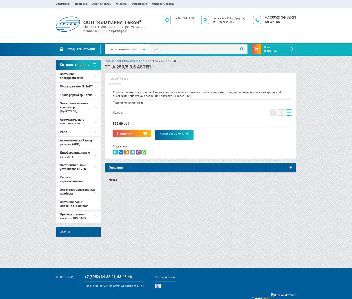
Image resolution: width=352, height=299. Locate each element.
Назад (113, 179)
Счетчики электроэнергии (71, 76)
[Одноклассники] (126, 152)
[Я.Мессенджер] (115, 152)
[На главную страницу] (68, 24)
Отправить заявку (163, 3)
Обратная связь (101, 3)
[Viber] (138, 152)
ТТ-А (147, 61)
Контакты (121, 3)
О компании (63, 3)
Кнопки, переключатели (71, 179)
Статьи (65, 232)
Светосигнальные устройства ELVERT (74, 167)
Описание (116, 167)
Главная (109, 61)
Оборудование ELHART (76, 86)
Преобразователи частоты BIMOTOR (73, 216)
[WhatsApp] (143, 152)
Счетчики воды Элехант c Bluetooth (74, 204)
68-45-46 (272, 22)
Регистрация (139, 3)
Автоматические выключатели (72, 121)
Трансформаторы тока (76, 95)
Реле (63, 132)
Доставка (81, 3)
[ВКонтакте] (121, 152)
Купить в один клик (174, 133)
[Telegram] (132, 152)
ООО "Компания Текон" (112, 22)
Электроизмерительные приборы (77, 191)
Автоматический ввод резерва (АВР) (76, 142)
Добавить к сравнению (129, 102)
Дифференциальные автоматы (75, 154)
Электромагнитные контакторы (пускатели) (74, 107)
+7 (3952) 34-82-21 (280, 17)
